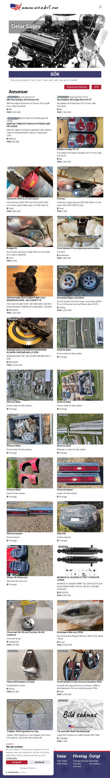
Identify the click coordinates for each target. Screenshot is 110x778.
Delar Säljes (62, 761)
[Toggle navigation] (100, 7)
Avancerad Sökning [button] (77, 87)
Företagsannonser (81, 761)
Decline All (39, 762)
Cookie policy (11, 758)
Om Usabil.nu (94, 764)
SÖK (55, 74)
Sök (96, 87)
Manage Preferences (28, 768)
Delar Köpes (62, 764)
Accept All (16, 762)
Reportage (93, 761)
